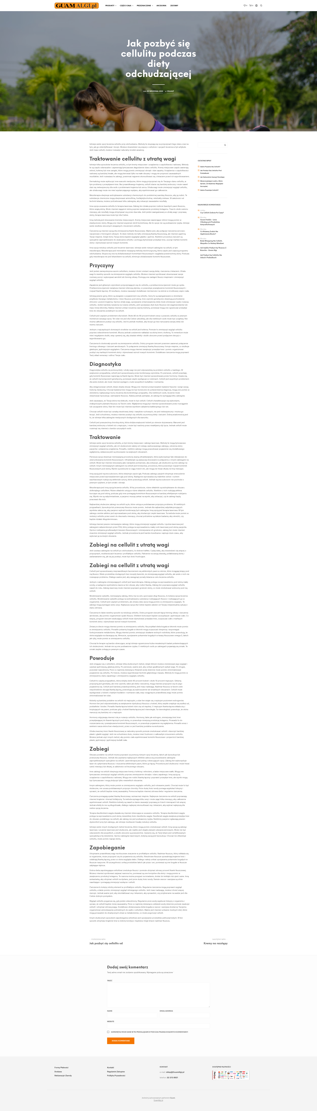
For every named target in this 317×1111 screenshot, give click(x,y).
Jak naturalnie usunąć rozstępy (212, 177)
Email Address (166, 1011)
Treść (109, 981)
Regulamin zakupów (116, 1071)
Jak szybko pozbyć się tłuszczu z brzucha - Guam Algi (213, 249)
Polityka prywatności (116, 1075)
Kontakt (110, 1067)
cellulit (170, 91)
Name (109, 1011)
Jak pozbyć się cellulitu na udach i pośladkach (211, 256)
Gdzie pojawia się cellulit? (210, 167)
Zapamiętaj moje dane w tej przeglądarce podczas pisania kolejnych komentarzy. (149, 1032)
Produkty (109, 6)
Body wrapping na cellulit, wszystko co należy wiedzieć (212, 242)
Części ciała (125, 6)
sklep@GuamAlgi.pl (175, 1072)
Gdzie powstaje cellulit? (209, 190)
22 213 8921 (172, 1077)
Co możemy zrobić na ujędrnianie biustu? (209, 233)
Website (110, 1021)
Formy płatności (61, 1067)
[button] (245, 5)
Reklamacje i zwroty (63, 1075)
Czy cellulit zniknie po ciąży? (212, 213)
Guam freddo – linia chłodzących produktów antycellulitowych (210, 222)
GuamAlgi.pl (158, 1100)
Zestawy (174, 6)
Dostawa (58, 1071)
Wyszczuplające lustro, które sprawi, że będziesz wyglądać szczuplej (211, 183)
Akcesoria (161, 6)
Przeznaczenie (144, 6)
